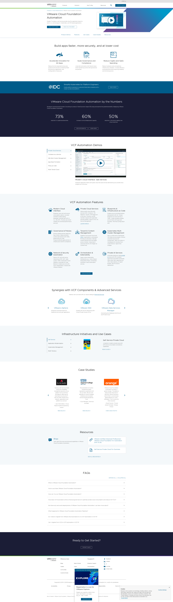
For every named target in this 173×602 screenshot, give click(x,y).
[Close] (169, 587)
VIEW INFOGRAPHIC (81, 128)
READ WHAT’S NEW (53, 26)
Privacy (69, 586)
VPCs (81, 237)
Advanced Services (99, 294)
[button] (48, 308)
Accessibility (54, 586)
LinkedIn (108, 561)
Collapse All (122, 477)
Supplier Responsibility (99, 586)
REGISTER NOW (86, 599)
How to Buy (90, 5)
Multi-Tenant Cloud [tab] (53, 169)
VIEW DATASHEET (86, 273)
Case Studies (97, 34)
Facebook (108, 558)
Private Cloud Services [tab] (54, 150)
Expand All (112, 477)
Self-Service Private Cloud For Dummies (107, 449)
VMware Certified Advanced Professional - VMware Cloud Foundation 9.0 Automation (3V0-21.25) (108, 440)
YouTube (108, 566)
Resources (103, 5)
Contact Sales (109, 568)
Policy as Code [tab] (52, 165)
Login (123, 1)
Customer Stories (64, 572)
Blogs (56, 439)
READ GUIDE (105, 349)
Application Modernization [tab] (55, 343)
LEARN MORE (93, 128)
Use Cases (86, 34)
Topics (75, 566)
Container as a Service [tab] (54, 154)
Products (64, 5)
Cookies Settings (162, 589)
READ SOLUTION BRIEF (69, 26)
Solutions (77, 5)
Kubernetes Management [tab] (55, 347)
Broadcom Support (92, 563)
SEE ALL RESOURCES (93, 456)
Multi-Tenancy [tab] (52, 351)
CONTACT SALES (121, 5)
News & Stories (77, 563)
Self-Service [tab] (51, 339)
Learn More (84, 223)
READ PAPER (113, 87)
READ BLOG (61, 410)
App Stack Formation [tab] (54, 162)
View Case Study (111, 410)
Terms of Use (118, 586)
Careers (62, 566)
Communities (63, 569)
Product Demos (65, 34)
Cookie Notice (124, 598)
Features (76, 34)
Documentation (91, 566)
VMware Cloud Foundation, (60, 596)
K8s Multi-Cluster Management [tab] (57, 158)
